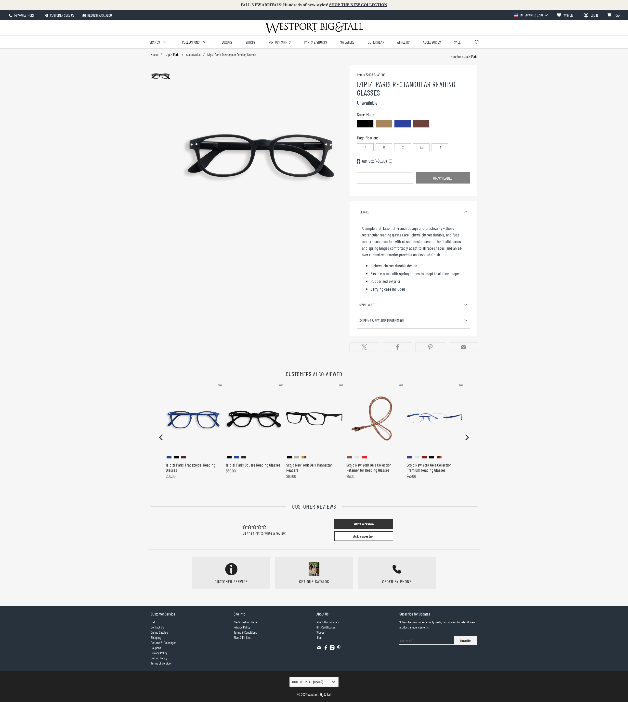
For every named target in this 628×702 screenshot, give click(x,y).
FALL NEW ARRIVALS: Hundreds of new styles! (314, 5)
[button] (161, 437)
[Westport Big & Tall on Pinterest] (338, 649)
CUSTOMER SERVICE (61, 15)
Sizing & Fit (367, 305)
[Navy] (402, 124)
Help (153, 622)
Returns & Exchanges (163, 642)
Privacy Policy (159, 653)
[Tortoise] (421, 124)
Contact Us (157, 627)
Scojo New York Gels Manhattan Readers (309, 467)
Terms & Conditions (245, 632)
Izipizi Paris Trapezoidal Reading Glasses (190, 467)
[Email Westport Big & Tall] (319, 649)
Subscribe (465, 640)
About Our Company (328, 622)
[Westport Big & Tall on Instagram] (332, 649)
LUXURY (227, 42)
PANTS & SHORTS (315, 42)
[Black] (365, 124)
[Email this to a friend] (463, 347)
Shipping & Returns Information (381, 320)
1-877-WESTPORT (23, 15)
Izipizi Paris (172, 54)
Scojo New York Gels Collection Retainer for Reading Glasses (369, 467)
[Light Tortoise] (384, 124)
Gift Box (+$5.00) (374, 161)
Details (364, 212)
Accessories (193, 54)
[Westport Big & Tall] (314, 27)
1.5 (384, 147)
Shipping (156, 637)
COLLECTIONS (191, 42)
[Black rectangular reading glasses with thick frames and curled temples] (261, 158)
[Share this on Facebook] (397, 347)
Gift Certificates (325, 627)
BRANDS (154, 42)
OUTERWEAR (376, 42)
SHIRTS (250, 42)
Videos (320, 632)
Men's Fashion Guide (246, 622)
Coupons (156, 648)
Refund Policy (159, 658)
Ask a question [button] (363, 536)
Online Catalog (159, 632)
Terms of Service (161, 663)
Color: (365, 114)
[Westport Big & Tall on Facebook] (325, 649)
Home (154, 54)
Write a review (363, 523)
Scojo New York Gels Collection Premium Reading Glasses (429, 467)
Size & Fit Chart (243, 637)
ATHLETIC (403, 42)
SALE (457, 42)
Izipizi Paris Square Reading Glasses (253, 465)
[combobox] (530, 15)
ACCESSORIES (432, 42)
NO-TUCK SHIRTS (279, 42)
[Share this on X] (364, 347)
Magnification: (367, 137)
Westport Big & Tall (319, 694)
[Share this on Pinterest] (430, 347)
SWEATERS (347, 42)
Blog (319, 637)
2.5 (421, 147)
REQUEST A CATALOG (99, 15)
